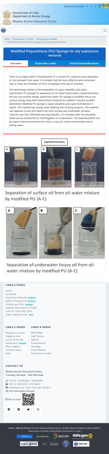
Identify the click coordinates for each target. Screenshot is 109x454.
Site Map (36, 346)
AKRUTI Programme (20, 300)
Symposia (11, 294)
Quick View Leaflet (45, 63)
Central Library (14, 349)
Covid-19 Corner (14, 339)
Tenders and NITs (19, 304)
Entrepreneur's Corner (23, 39)
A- (95, 6)
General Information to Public (21, 307)
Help (8, 353)
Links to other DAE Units (19, 311)
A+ (87, 6)
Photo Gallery (13, 346)
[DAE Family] (81, 443)
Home (7, 39)
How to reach (15, 399)
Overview (15, 63)
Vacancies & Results (20, 297)
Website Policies (23, 428)
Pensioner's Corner (41, 353)
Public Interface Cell (16, 314)
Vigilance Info (13, 336)
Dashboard (16, 343)
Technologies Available (46, 39)
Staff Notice (37, 336)
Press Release (38, 349)
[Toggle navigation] (105, 30)
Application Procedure (54, 142)
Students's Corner (15, 332)
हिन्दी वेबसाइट (37, 332)
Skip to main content (74, 6)
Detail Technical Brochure (84, 63)
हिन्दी (105, 5)
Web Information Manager (22, 391)
